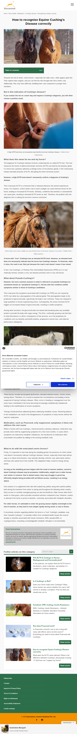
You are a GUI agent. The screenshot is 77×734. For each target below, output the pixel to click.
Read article (65, 574)
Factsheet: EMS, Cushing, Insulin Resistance (51, 604)
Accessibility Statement (12, 703)
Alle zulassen (62, 384)
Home (5, 13)
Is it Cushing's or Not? (42, 581)
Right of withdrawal (11, 698)
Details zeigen (66, 378)
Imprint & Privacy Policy (12, 688)
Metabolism (21, 13)
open (40, 70)
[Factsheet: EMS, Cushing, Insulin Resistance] (18, 610)
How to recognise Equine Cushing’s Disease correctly (51, 650)
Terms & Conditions (11, 693)
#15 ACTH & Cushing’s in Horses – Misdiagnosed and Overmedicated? (47, 558)
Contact (6, 683)
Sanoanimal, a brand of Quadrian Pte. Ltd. (41, 717)
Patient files (8, 678)
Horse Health (12, 13)
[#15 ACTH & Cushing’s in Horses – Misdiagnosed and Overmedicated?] (18, 564)
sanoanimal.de (11, 542)
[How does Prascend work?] (18, 631)
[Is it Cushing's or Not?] (18, 586)
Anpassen (37, 384)
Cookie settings (9, 708)
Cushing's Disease (31, 13)
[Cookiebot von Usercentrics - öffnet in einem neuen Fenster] (66, 348)
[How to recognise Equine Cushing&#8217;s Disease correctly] (18, 654)
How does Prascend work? (44, 626)
